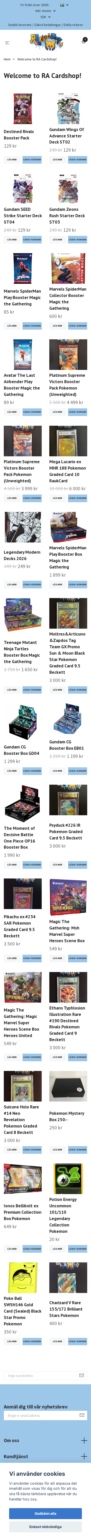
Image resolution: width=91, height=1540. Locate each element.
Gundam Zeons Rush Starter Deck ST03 (67, 215)
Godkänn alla (45, 1513)
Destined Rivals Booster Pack (19, 134)
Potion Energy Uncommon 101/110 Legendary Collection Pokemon (62, 1215)
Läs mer (12, 159)
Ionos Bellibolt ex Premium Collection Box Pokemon (22, 1212)
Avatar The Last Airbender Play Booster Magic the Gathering (22, 384)
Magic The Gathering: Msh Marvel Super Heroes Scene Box (67, 930)
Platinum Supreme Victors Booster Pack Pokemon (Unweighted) (67, 384)
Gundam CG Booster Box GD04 (21, 750)
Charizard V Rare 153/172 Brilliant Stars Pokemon (66, 1309)
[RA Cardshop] (46, 42)
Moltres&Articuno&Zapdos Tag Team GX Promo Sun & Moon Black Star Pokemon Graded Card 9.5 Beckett (67, 653)
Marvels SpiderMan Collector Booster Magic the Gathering (67, 298)
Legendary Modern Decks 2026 (22, 555)
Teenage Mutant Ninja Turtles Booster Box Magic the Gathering (22, 651)
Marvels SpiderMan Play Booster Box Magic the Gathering (67, 557)
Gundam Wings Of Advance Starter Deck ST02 (66, 135)
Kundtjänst (16, 1456)
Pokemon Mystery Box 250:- (66, 1116)
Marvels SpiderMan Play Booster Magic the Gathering (22, 297)
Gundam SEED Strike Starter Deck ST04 (23, 215)
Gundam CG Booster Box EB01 (66, 745)
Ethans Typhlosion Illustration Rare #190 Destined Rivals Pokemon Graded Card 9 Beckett (67, 1024)
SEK (43, 17)
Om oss (11, 1440)
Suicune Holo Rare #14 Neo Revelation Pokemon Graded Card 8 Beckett (21, 1119)
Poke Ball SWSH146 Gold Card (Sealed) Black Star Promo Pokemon (22, 1311)
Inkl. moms (43, 10)
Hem (7, 59)
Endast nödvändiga (45, 1527)
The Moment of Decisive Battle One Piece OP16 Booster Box (19, 837)
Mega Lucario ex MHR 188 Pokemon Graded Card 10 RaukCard (67, 471)
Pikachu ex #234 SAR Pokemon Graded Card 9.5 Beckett (19, 926)
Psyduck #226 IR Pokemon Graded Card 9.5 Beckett (66, 831)
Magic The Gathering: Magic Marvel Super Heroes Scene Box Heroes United (21, 1022)
